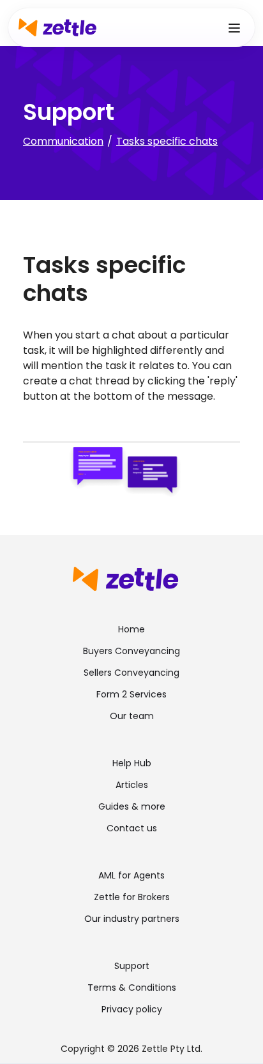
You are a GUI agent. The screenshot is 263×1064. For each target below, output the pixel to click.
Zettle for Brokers (132, 897)
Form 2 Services (131, 694)
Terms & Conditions (131, 987)
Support (131, 966)
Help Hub (131, 763)
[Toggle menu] (234, 27)
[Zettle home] (57, 27)
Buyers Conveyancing (131, 651)
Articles (132, 785)
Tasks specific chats (167, 141)
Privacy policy (131, 1009)
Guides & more (131, 806)
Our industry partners (131, 919)
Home (131, 629)
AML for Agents (131, 875)
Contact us (132, 828)
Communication (63, 141)
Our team (132, 716)
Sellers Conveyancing (131, 672)
